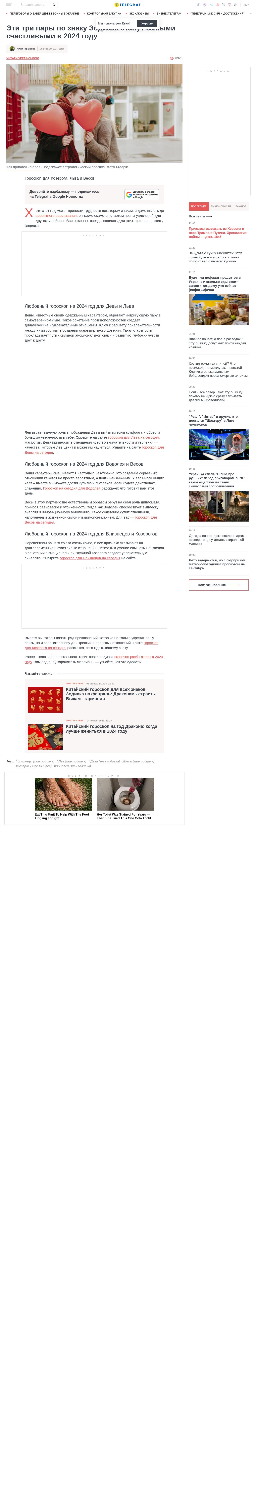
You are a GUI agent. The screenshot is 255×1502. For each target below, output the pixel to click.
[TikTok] (235, 5)
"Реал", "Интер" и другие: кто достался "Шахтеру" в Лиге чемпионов (213, 421)
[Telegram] (211, 5)
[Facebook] (199, 5)
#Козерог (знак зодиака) (34, 766)
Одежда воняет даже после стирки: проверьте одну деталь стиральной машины (216, 540)
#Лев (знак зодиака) (71, 761)
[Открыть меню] (9, 4)
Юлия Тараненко (26, 49)
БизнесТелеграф (169, 13)
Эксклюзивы (139, 13)
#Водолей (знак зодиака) (72, 766)
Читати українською (22, 58)
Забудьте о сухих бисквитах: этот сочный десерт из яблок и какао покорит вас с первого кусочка (215, 257)
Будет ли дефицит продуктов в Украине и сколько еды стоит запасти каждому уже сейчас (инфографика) (215, 284)
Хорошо (147, 23)
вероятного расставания (56, 216)
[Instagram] (229, 5)
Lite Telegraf (74, 683)
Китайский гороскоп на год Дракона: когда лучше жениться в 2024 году (111, 729)
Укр (246, 4)
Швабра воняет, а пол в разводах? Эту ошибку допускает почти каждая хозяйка (217, 343)
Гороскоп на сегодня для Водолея (72, 488)
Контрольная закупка (104, 13)
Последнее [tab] (198, 206)
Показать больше (212, 585)
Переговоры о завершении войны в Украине (44, 13)
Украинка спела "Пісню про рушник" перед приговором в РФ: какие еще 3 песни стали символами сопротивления (217, 480)
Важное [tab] (240, 206)
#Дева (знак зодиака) (104, 761)
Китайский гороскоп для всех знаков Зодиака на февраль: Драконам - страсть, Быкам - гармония (111, 694)
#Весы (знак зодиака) (138, 761)
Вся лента (197, 216)
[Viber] (205, 5)
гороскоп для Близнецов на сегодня (90, 558)
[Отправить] (54, 5)
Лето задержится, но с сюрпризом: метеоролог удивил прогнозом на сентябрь (218, 564)
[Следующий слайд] (251, 14)
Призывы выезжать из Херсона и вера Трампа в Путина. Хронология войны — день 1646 (218, 233)
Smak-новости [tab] (221, 206)
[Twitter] (224, 4)
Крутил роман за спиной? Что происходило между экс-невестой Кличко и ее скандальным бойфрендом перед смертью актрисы (218, 370)
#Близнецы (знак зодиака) (35, 761)
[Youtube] (218, 5)
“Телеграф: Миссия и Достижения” (217, 13)
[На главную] (127, 4)
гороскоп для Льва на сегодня (133, 437)
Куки (125, 23)
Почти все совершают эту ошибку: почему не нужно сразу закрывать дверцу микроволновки (216, 396)
